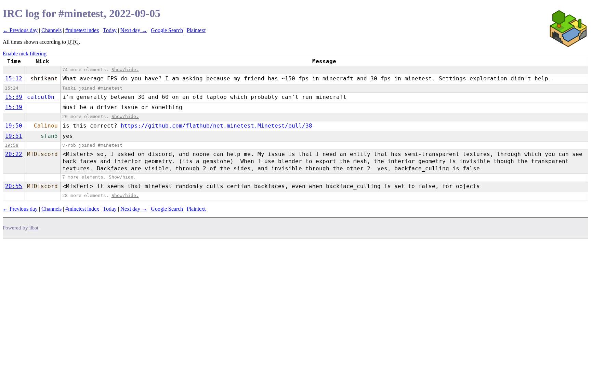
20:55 (13, 186)
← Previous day (20, 30)
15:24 (11, 88)
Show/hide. (125, 69)
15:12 (13, 78)
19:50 (13, 125)
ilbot (33, 227)
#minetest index (82, 30)
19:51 (13, 136)
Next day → (133, 30)
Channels (51, 30)
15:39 (13, 97)
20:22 (13, 154)
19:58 (11, 145)
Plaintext (196, 30)
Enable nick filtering (25, 53)
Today (110, 30)
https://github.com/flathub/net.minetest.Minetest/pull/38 (216, 125)
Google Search (167, 30)
